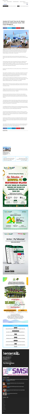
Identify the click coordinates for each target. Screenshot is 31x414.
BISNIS (3, 398)
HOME (5, 1)
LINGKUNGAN (4, 405)
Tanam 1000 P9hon (12, 25)
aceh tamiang (15, 340)
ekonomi (4, 411)
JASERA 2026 (15, 337)
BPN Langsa (15, 327)
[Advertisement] (15, 13)
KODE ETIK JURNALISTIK (22, 1)
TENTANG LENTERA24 (9, 1)
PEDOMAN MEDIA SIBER (15, 1)
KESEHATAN (4, 404)
